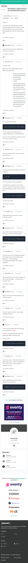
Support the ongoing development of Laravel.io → (15, 2)
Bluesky (18, 543)
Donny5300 (14, 439)
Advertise (3, 560)
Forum (3, 9)
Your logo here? (14, 515)
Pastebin (3, 536)
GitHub (4, 546)
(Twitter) (5, 543)
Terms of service (5, 557)
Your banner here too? (14, 422)
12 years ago (19, 45)
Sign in (7, 400)
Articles (16, 534)
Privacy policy (17, 557)
